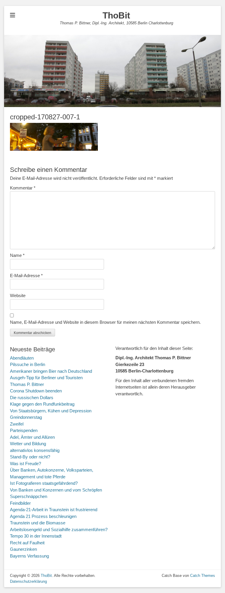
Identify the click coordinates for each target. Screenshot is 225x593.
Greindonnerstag (26, 417)
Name (17, 255)
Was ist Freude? (25, 463)
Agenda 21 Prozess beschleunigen (43, 516)
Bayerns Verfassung (29, 555)
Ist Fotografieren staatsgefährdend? (44, 483)
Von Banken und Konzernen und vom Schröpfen (56, 489)
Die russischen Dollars (31, 397)
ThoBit (116, 15)
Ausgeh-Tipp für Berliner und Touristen (46, 377)
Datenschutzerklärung (28, 581)
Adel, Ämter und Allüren (32, 437)
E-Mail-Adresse (26, 275)
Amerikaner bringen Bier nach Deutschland (51, 371)
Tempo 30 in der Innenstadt (36, 535)
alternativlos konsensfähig (34, 450)
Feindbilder (20, 503)
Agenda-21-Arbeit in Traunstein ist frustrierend (53, 509)
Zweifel (16, 423)
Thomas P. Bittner (27, 384)
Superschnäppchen (28, 496)
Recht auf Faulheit (27, 542)
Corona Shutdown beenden (36, 390)
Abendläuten (22, 357)
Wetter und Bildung (28, 443)
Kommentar (22, 187)
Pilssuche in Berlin (27, 364)
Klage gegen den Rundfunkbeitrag (42, 403)
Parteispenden (24, 430)
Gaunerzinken (23, 549)
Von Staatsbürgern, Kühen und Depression (50, 410)
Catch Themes (202, 575)
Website (17, 295)
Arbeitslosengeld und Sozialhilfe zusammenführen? (59, 529)
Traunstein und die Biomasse (37, 522)
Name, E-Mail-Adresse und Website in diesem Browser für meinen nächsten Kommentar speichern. (105, 322)
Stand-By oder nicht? (30, 456)
